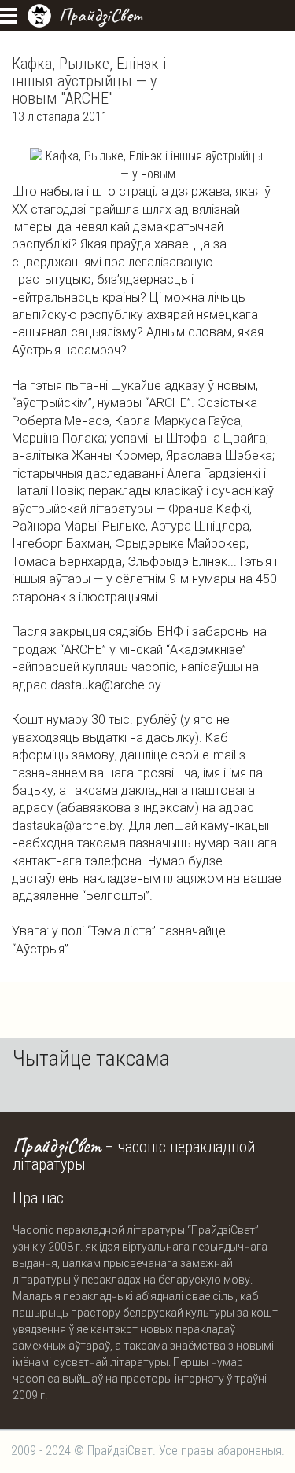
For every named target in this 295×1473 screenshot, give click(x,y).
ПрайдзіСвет (100, 15)
